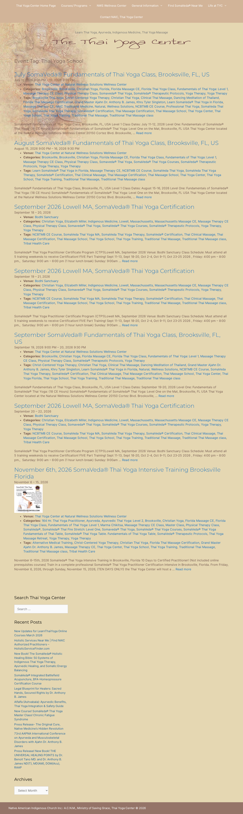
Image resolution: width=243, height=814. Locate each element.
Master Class (175, 525)
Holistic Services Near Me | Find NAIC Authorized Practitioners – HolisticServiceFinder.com (39, 645)
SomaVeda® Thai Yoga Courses (156, 162)
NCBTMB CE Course (150, 106)
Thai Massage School (171, 111)
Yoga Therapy (195, 93)
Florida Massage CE (125, 89)
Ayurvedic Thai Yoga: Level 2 (122, 520)
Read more (144, 133)
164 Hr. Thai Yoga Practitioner (63, 520)
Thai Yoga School (101, 239)
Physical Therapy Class (81, 93)
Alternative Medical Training (52, 542)
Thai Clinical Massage (90, 175)
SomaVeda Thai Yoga (168, 170)
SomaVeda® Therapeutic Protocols (159, 93)
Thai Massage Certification (134, 111)
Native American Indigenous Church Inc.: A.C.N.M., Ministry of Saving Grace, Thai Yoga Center (72, 808)
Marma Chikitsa (111, 525)
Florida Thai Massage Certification (48, 102)
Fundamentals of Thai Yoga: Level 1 (202, 89)
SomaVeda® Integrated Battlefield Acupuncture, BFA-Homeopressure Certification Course (38, 679)
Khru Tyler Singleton (150, 102)
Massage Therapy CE (38, 106)
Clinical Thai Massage (156, 98)
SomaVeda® (32, 529)
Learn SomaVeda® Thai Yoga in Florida (195, 102)
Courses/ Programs (74, 5)
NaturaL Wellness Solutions (114, 106)
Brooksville (50, 89)
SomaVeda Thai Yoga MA (81, 234)
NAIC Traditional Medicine (74, 106)
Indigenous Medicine (103, 221)
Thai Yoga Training (56, 115)
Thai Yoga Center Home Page (36, 5)
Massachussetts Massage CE (175, 221)
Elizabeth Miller (75, 221)
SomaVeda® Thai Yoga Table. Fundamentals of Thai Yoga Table (110, 534)
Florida (104, 89)
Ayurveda (93, 520)
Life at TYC (215, 5)
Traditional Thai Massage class (131, 115)
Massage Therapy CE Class (43, 93)
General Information (145, 5)
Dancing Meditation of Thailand (196, 98)
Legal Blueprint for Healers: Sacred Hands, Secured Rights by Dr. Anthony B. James (39, 693)
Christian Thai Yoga (125, 98)
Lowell (124, 221)
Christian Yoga (87, 89)
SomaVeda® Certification (95, 111)
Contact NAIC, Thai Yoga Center (121, 17)
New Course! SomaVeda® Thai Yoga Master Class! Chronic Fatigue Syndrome (38, 715)
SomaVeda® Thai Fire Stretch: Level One (71, 529)
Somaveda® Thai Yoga (115, 93)
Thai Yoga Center (200, 111)
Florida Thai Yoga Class (158, 89)
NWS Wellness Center (111, 5)
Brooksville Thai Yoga (48, 98)
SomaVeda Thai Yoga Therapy (54, 111)
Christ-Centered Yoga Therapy (87, 98)
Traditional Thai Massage (90, 115)
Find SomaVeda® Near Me (185, 5)
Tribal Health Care (36, 243)
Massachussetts (141, 221)
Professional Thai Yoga (182, 106)
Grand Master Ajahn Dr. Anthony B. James (105, 102)
